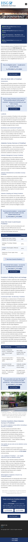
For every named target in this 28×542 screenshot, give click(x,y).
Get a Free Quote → (14, 74)
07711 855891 (19, 69)
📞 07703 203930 (14, 538)
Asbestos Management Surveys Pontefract (12, 155)
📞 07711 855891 (14, 540)
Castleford (4, 247)
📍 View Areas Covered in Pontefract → (14, 259)
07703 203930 (11, 69)
